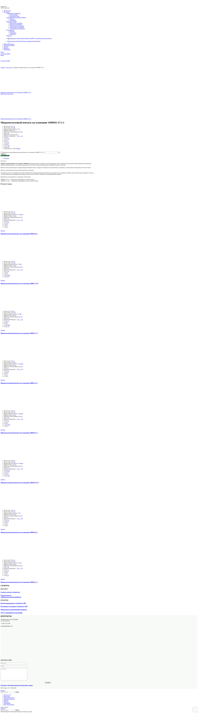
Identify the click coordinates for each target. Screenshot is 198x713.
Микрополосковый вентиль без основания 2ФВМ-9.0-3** (20, 482)
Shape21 (18, 148)
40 (14, 127)
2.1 (14, 361)
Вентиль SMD (13, 14)
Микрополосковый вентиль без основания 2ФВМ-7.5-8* (19, 283)
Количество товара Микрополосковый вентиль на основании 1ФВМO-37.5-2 (22, 152)
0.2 (8, 143)
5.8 (14, 410)
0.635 (8, 275)
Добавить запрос (5, 155)
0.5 (15, 265)
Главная (3, 67)
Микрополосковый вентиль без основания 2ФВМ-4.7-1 (19, 582)
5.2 (14, 561)
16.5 (8, 138)
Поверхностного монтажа (13, 13)
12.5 (8, 145)
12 (8, 420)
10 (8, 271)
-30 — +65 (20, 136)
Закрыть (3, 690)
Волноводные (10, 30)
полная (21, 214)
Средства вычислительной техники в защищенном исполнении (24, 41)
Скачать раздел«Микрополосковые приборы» (11, 596)
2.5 (8, 147)
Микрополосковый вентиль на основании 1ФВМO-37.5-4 (16, 118)
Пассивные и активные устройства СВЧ (14, 606)
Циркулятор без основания (17, 26)
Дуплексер (13, 34)
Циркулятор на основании (17, 27)
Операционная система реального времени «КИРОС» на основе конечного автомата (29, 38)
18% (20, 264)
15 (8, 221)
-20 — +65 (20, 220)
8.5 (14, 460)
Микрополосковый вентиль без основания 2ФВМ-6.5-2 (19, 433)
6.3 (14, 261)
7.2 (14, 412)
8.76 (9, 470)
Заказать (3, 154)
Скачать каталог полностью (10, 592)
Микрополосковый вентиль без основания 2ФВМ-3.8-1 (19, 234)
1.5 (8, 141)
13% (20, 563)
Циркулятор (13, 20)
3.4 (14, 211)
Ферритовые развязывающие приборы (14, 609)
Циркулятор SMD (14, 16)
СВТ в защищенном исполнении (11, 613)
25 (8, 372)
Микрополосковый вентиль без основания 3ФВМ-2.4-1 (19, 383)
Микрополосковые (12, 21)
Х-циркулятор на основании (17, 28)
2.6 (14, 362)
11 (7, 422)
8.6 (14, 262)
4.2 (14, 213)
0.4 (15, 216)
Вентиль (12, 19)
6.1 (8, 144)
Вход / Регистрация (9, 704)
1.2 (7, 368)
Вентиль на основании (16, 24)
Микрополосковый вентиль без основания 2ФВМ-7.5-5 (19, 333)
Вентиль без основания (16, 23)
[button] (3, 230)
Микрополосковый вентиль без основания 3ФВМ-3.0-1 (19, 532)
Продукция (9, 67)
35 (14, 126)
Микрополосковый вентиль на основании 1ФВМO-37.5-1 (16, 92)
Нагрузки (9, 35)
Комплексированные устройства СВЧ (13, 603)
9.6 (14, 462)
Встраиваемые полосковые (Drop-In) (16, 17)
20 (21, 132)
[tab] (49, 158)
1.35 (8, 133)
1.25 (8, 218)
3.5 (14, 511)
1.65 (8, 476)
